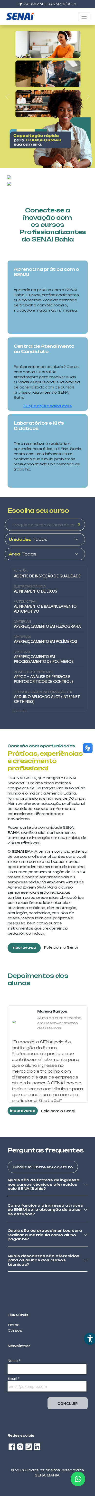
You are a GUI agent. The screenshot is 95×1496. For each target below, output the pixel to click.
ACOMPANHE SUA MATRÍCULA (50, 4)
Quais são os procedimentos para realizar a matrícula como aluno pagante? (45, 1234)
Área (14, 554)
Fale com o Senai (61, 947)
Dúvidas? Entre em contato (43, 1167)
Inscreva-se (24, 948)
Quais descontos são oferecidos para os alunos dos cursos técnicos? (44, 1260)
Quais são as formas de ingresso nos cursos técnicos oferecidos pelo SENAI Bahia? (44, 1184)
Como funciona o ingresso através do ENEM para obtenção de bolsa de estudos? (45, 1209)
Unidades (20, 539)
